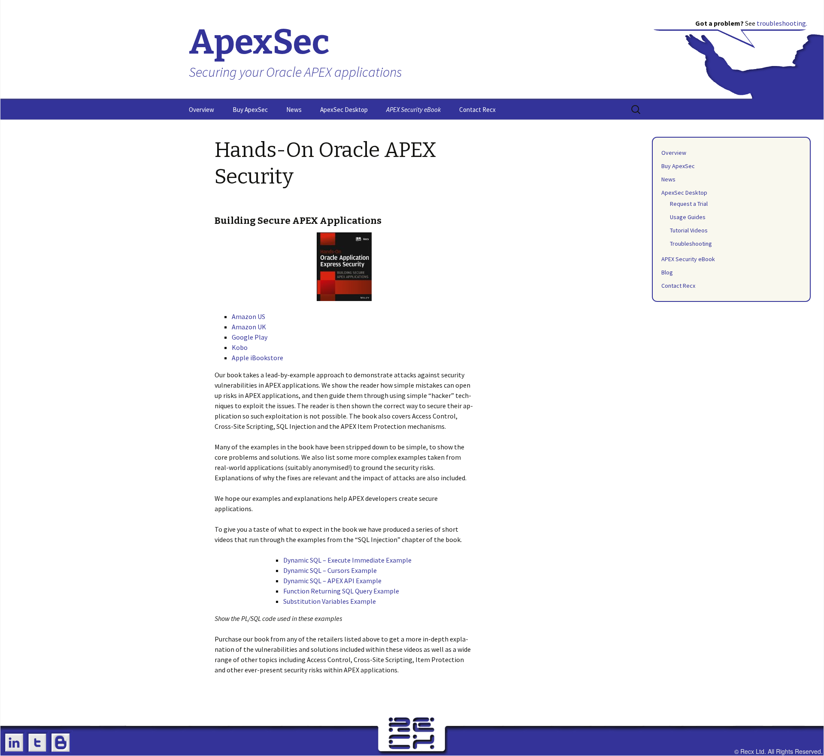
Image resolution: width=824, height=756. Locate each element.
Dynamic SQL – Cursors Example (330, 570)
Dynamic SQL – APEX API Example (332, 580)
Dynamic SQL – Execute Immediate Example (347, 560)
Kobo (240, 347)
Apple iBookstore (257, 357)
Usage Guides (688, 217)
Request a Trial (689, 204)
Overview (201, 109)
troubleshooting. (782, 23)
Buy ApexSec (250, 109)
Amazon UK (249, 326)
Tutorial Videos (689, 230)
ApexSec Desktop (344, 109)
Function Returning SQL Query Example (341, 591)
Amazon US (248, 316)
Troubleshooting (691, 243)
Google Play (249, 337)
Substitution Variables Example (329, 601)
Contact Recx (477, 109)
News (294, 109)
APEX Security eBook (413, 109)
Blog (667, 272)
